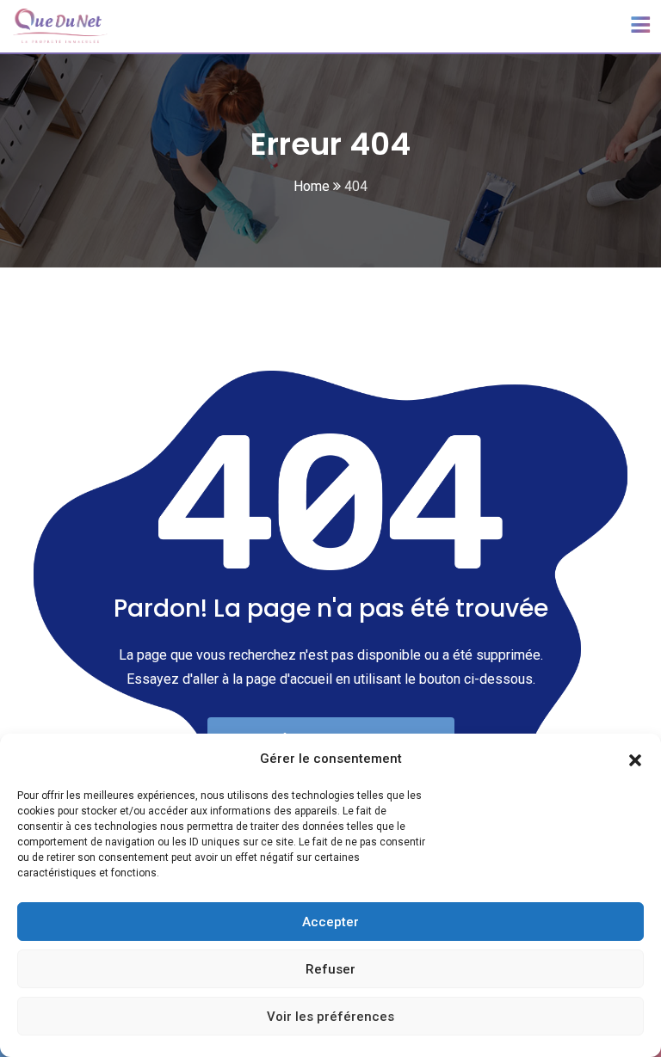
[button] (635, 758)
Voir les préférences (330, 1016)
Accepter (330, 922)
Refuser (330, 969)
